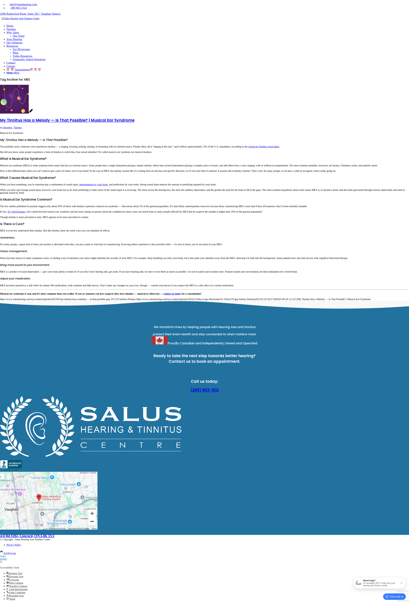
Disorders (7, 127)
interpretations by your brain (93, 184)
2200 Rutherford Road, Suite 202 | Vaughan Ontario (30, 13)
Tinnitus (18, 127)
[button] (379, 583)
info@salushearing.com (23, 4)
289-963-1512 (19, 7)
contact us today (172, 293)
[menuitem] (207, 4)
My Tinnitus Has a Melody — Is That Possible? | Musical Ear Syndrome (67, 120)
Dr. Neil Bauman (16, 211)
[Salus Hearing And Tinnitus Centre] (20, 18)
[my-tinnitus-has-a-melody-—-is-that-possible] (16, 112)
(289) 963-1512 (204, 390)
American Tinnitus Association (263, 146)
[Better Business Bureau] (11, 470)
